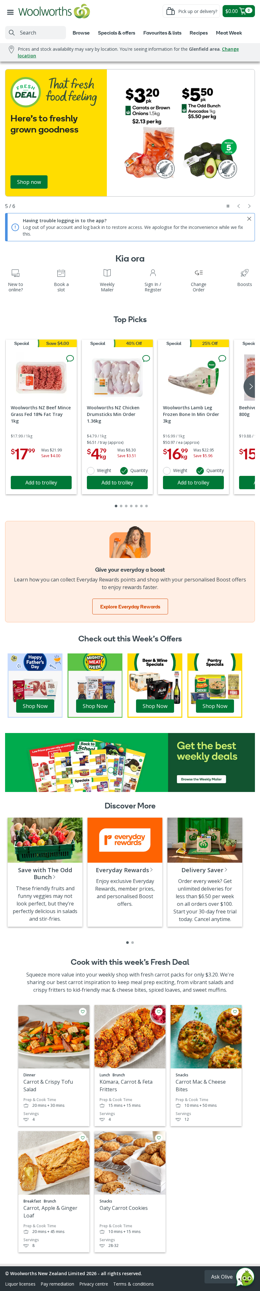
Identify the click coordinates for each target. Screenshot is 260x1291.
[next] (249, 386)
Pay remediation (57, 1284)
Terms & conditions (133, 1284)
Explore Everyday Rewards (130, 606)
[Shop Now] (35, 685)
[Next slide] (249, 206)
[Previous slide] (239, 206)
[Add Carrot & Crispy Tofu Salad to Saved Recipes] (82, 1011)
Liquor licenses (20, 1284)
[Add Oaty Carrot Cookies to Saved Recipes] (159, 1138)
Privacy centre (93, 1284)
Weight (104, 470)
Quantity (139, 470)
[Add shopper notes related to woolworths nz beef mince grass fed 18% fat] (70, 358)
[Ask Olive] (245, 1278)
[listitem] (127, 942)
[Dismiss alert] (249, 218)
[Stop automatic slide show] (228, 206)
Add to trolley (41, 482)
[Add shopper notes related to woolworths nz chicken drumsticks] (146, 358)
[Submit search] (12, 32)
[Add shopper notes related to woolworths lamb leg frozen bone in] (222, 358)
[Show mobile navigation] (11, 11)
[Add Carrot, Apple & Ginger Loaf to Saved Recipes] (82, 1138)
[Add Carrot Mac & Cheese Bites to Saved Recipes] (235, 1011)
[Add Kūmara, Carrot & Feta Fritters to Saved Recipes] (159, 1011)
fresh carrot (155, 974)
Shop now (29, 181)
